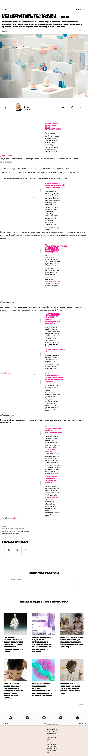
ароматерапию (54, 497)
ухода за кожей (6, 156)
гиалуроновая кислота (52, 281)
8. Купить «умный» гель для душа (51, 479)
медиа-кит (82, 723)
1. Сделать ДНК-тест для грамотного (53, 126)
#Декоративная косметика (10, 534)
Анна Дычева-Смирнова (27, 107)
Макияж (4, 9)
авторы (43, 723)
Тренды (4, 31)
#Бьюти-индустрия (23, 531)
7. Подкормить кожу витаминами (52, 429)
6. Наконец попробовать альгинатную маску (52, 378)
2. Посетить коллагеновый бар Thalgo (52, 185)
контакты (5, 723)
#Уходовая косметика (9, 531)
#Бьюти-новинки (19, 529)
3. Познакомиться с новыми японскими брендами (52, 248)
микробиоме (5, 373)
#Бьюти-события (7, 529)
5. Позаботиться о (52, 350)
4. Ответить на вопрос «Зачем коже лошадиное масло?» (52, 319)
